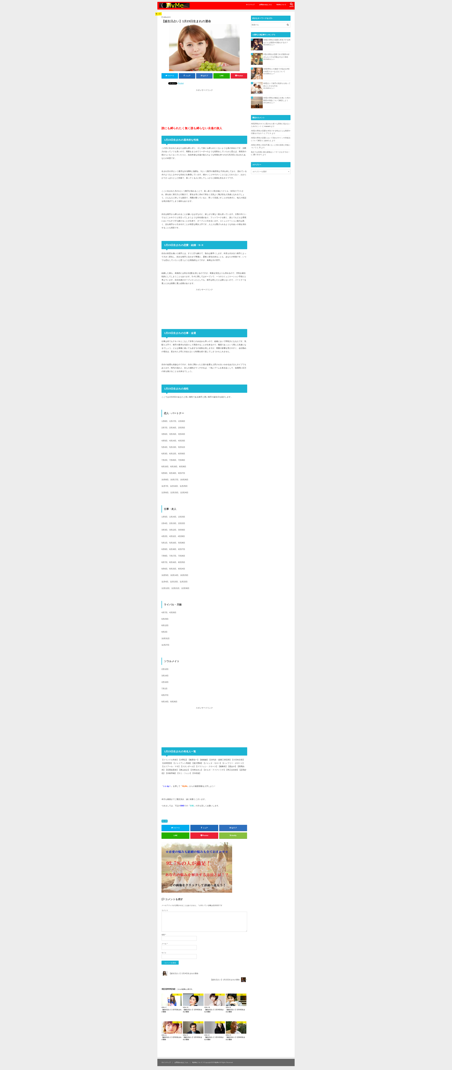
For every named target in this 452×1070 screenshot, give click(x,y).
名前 (163, 935)
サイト (163, 953)
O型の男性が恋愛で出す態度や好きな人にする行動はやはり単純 (276, 55)
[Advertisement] (204, 108)
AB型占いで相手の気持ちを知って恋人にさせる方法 (276, 84)
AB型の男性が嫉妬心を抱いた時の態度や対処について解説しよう (276, 99)
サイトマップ (250, 4)
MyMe (216, 1062)
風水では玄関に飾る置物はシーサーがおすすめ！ (270, 152)
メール (164, 944)
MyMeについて (281, 4)
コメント (164, 910)
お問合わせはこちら (265, 4)
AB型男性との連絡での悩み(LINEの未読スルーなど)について (276, 70)
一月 (165, 821)
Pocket (181, 83)
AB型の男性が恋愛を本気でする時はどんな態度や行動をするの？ (276, 41)
